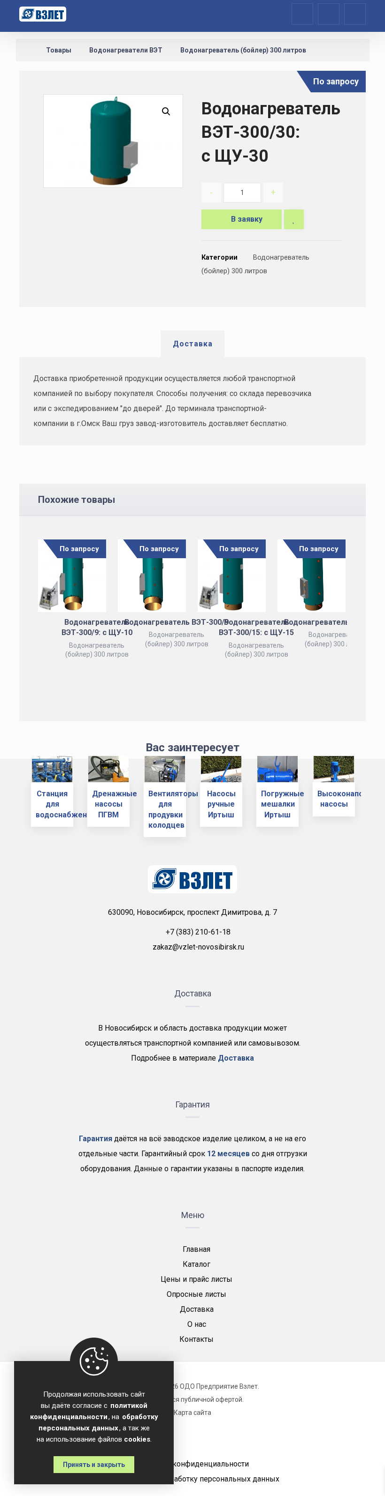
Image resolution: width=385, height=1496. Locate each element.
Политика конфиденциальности (193, 1463)
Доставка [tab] (193, 343)
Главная (196, 1249)
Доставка (197, 1309)
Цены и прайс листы (196, 1279)
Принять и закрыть (94, 1464)
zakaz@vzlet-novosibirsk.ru (198, 946)
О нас (196, 1324)
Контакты (196, 1339)
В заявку (246, 219)
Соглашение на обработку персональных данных (192, 1478)
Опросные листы (196, 1294)
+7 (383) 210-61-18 (198, 932)
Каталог (196, 1264)
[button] (166, 111)
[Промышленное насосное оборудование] (42, 14)
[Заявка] (328, 13)
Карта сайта (192, 1412)
